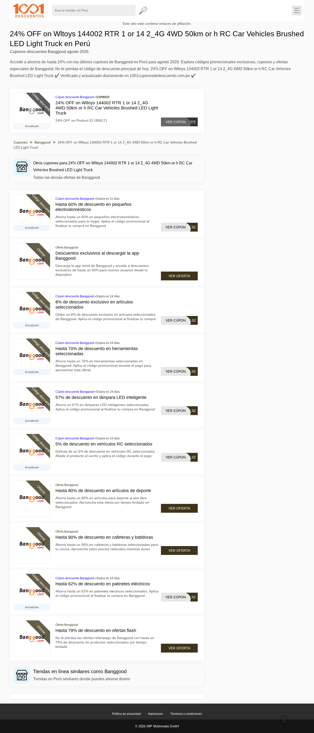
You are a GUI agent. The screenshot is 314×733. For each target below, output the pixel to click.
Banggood (43, 142)
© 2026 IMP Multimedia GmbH (157, 726)
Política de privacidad (126, 714)
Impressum (155, 714)
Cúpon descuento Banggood (74, 97)
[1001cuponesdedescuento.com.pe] (28, 10)
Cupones (20, 142)
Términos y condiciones (186, 714)
